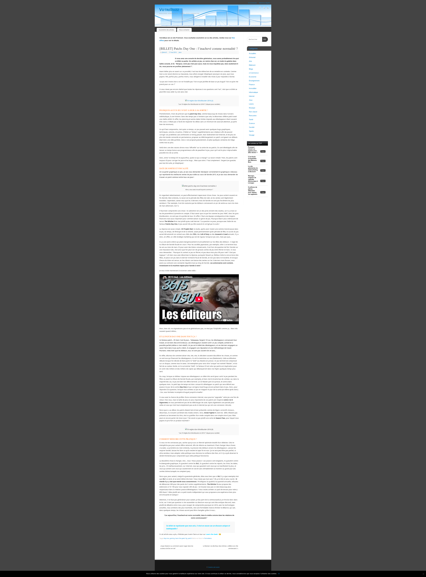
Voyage (251, 135)
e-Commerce (254, 73)
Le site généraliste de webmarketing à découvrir (253, 168)
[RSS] (268, 8)
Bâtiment (252, 65)
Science (252, 123)
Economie (252, 77)
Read (263, 151)
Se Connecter (252, 3)
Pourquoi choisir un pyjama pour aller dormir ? (252, 149)
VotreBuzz (169, 9)
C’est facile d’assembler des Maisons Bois (252, 159)
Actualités (252, 53)
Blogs (251, 69)
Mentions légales (264, 3)
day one (166, 538)
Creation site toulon (214, 567)
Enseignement (254, 81)
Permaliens (208, 538)
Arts (250, 61)
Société (251, 127)
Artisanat (252, 57)
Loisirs (251, 104)
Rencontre (252, 116)
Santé (251, 119)
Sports (251, 131)
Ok (279, 573)
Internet (251, 96)
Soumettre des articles (166, 30)
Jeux (180, 52)
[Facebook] (260, 8)
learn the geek (180, 538)
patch (190, 538)
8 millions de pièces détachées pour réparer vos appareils (252, 190)
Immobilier (252, 88)
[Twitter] (264, 8)
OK (264, 39)
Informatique (253, 92)
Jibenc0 (164, 52)
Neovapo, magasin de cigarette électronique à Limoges (253, 179)
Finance (252, 84)
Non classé (253, 112)
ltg (186, 538)
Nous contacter (184, 30)
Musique (252, 108)
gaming (172, 538)
